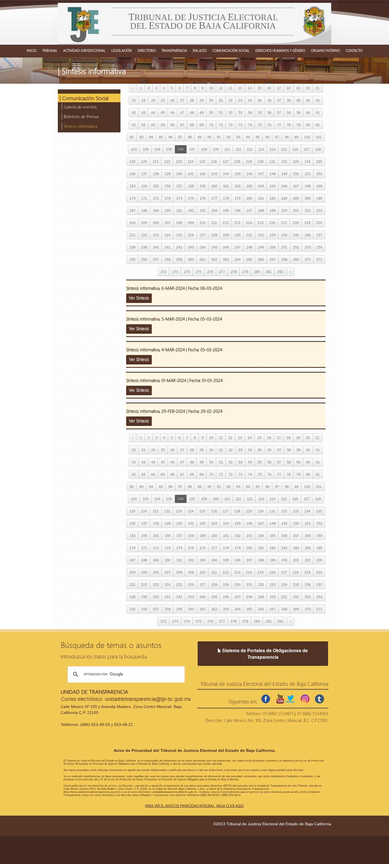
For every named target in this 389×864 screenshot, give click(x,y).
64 (153, 125)
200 (284, 210)
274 (187, 272)
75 (260, 125)
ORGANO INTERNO (325, 50)
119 (132, 161)
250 (273, 247)
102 (134, 149)
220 (319, 223)
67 (182, 125)
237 (319, 235)
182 (273, 198)
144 (226, 174)
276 (210, 272)
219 (307, 223)
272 (164, 272)
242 (179, 247)
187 (133, 210)
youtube (280, 698)
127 (226, 161)
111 (238, 149)
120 (144, 161)
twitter (290, 698)
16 (269, 88)
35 (260, 100)
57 (279, 112)
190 (168, 210)
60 (308, 112)
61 (318, 112)
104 (157, 149)
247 (238, 247)
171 (144, 198)
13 (240, 88)
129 (249, 161)
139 (168, 174)
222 (144, 235)
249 (261, 247)
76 (269, 125)
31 (221, 100)
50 (211, 112)
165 (273, 186)
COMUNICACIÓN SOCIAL (231, 50)
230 (238, 235)
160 (214, 186)
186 (319, 198)
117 (307, 149)
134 (307, 161)
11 (221, 88)
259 (179, 259)
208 (179, 223)
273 (175, 272)
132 (284, 161)
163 (249, 186)
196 (238, 210)
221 (133, 235)
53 (240, 112)
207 (168, 223)
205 (144, 223)
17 (279, 88)
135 (319, 161)
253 (308, 247)
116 (295, 149)
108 (204, 149)
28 (192, 100)
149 (284, 174)
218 (296, 223)
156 (168, 186)
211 (214, 223)
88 (190, 137)
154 (144, 186)
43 (144, 112)
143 (214, 174)
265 (249, 259)
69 (202, 125)
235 (296, 235)
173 (168, 198)
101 (319, 137)
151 (308, 174)
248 (249, 247)
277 (222, 272)
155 (156, 186)
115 (284, 149)
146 (249, 174)
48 (192, 112)
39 (298, 100)
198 (261, 210)
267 (273, 259)
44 (153, 112)
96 (267, 137)
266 (261, 259)
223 (156, 235)
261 (203, 259)
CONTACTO (354, 50)
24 (153, 100)
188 (144, 210)
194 (214, 210)
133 (296, 161)
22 (134, 100)
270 (308, 259)
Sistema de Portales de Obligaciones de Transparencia (264, 653)
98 (287, 137)
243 (191, 247)
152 (319, 174)
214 (249, 223)
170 (133, 198)
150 (296, 174)
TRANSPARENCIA (174, 50)
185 (308, 198)
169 (319, 186)
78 (289, 125)
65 (163, 125)
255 (133, 259)
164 (261, 186)
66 (173, 125)
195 (226, 210)
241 (168, 247)
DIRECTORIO (147, 50)
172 (156, 198)
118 (318, 149)
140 (179, 174)
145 (238, 174)
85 (161, 137)
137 (144, 174)
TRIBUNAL (50, 50)
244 (203, 247)
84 (151, 137)
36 (269, 100)
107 (192, 149)
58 (289, 112)
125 (202, 161)
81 (318, 125)
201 (296, 210)
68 (192, 125)
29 (202, 100)
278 (234, 272)
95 (258, 137)
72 (231, 125)
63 (144, 125)
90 (209, 137)
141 (191, 174)
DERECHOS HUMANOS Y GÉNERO (280, 50)
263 (226, 259)
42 (134, 112)
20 (308, 88)
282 (280, 272)
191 (179, 210)
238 (133, 247)
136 (133, 174)
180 (249, 198)
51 (221, 112)
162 (238, 186)
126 (214, 161)
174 (179, 198)
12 (230, 88)
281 (269, 272)
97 (277, 137)
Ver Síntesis (139, 298)
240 (156, 247)
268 (284, 259)
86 (171, 137)
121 (156, 161)
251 (284, 247)
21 (318, 88)
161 (226, 186)
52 (231, 112)
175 (191, 198)
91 (219, 137)
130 (261, 161)
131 (272, 161)
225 (179, 235)
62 (134, 125)
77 (279, 125)
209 (191, 223)
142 (203, 174)
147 (261, 174)
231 (249, 235)
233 (273, 235)
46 (173, 112)
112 (250, 149)
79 (298, 125)
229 (226, 235)
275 (199, 272)
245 (214, 247)
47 (182, 112)
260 (191, 259)
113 (261, 149)
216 (272, 223)
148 (273, 174)
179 (238, 198)
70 (211, 125)
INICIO (31, 50)
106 (181, 149)
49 (202, 112)
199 (273, 210)
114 (272, 149)
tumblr (319, 698)
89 (200, 137)
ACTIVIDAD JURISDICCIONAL (84, 50)
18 (288, 88)
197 (249, 210)
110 (227, 149)
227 (203, 235)
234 (284, 235)
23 (144, 100)
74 (250, 125)
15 (259, 88)
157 (179, 186)
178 (226, 198)
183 (284, 198)
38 (289, 100)
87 (180, 137)
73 (240, 125)
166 (284, 186)
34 (250, 100)
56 (269, 112)
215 (261, 223)
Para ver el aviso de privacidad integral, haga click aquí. (194, 805)
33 (240, 100)
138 (156, 174)
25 (163, 100)
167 (296, 186)
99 (296, 137)
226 (191, 235)
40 (308, 100)
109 (216, 149)
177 (214, 198)
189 (156, 210)
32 (231, 100)
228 (214, 235)
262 (214, 259)
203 (319, 210)
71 (221, 125)
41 (318, 100)
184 (296, 198)
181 (261, 198)
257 (156, 259)
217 (284, 223)
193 (203, 210)
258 (168, 259)
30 (211, 100)
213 (237, 223)
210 (203, 223)
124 (191, 161)
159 (203, 186)
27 (182, 100)
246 (226, 247)
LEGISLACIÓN (121, 50)
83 (142, 137)
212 (226, 223)
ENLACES (200, 50)
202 (308, 210)
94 (248, 137)
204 (133, 223)
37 (279, 100)
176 (203, 198)
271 (319, 259)
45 (163, 112)
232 (261, 235)
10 (211, 88)
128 (237, 161)
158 (191, 186)
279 (245, 272)
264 (238, 259)
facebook (265, 698)
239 (144, 247)
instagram (305, 698)
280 (257, 272)
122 (167, 161)
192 (191, 210)
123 (179, 161)
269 (296, 259)
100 (307, 137)
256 (144, 259)
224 (168, 235)
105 (169, 149)
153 (133, 186)
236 (308, 235)
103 (146, 149)
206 (156, 223)
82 (132, 137)
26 (173, 100)
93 (238, 137)
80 (308, 125)
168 (308, 186)
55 (260, 112)
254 (319, 247)
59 (298, 112)
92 (229, 137)
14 (250, 88)
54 (250, 112)
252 (296, 247)
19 (298, 88)
